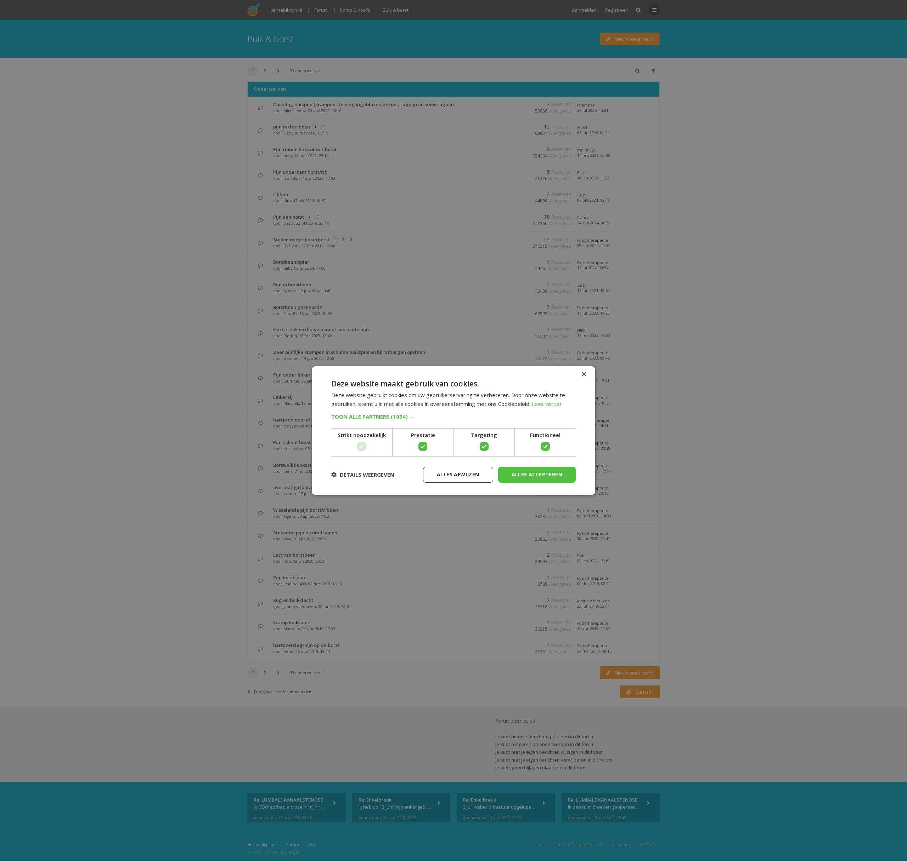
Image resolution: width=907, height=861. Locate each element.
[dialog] (453, 430)
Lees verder (547, 403)
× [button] (583, 374)
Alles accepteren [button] (537, 474)
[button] (453, 416)
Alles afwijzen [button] (458, 474)
